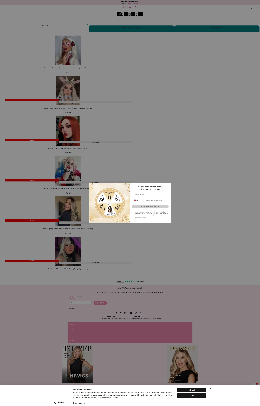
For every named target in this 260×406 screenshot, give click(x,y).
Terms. (144, 217)
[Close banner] (210, 388)
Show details (77, 403)
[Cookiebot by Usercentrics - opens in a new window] (59, 403)
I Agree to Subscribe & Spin (150, 206)
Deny (192, 395)
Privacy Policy (138, 217)
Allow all (192, 390)
